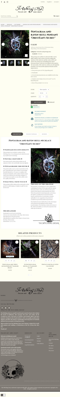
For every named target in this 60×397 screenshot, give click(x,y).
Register (39, 338)
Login (38, 336)
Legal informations (29, 345)
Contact (51, 343)
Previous (3, 44)
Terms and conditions (27, 336)
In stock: (34, 54)
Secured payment (29, 340)
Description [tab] (17, 134)
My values (51, 345)
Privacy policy (28, 342)
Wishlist (39, 341)
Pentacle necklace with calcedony (50, 265)
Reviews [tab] (44, 134)
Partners (51, 348)
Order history (40, 343)
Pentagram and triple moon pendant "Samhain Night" (10, 266)
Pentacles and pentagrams (44, 51)
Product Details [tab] (31, 134)
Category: (33, 51)
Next (26, 44)
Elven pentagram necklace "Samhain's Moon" (30, 266)
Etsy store (51, 350)
